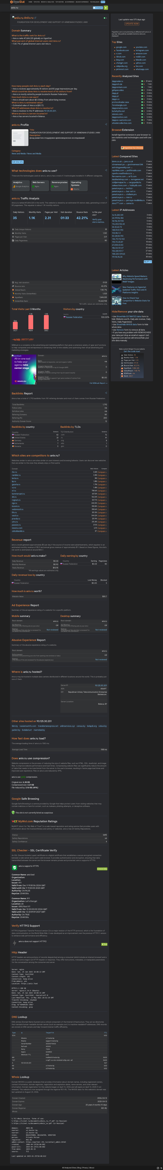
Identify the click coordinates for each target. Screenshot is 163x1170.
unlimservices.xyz (67, 726)
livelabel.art (27, 730)
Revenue (21, 539)
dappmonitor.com (119, 117)
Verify (26, 925)
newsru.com (17, 528)
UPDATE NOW (131, 24)
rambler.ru (16, 475)
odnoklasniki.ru (18, 531)
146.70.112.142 (118, 239)
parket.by (16, 730)
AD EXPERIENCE (69, 2)
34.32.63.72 (117, 227)
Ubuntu (76, 189)
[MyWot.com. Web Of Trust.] (15, 821)
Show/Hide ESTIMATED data (129, 316)
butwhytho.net (118, 111)
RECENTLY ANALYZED (47, 2)
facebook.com (122, 50)
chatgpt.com (122, 63)
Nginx (37, 186)
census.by (81, 726)
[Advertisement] (59, 65)
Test (105, 944)
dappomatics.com (120, 108)
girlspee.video (118, 90)
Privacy (85, 1168)
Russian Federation (74, 317)
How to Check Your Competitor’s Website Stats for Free (136, 301)
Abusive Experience (28, 640)
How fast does (29, 738)
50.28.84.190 (117, 236)
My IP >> (148, 262)
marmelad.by (39, 730)
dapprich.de (117, 84)
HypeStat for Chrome (133, 148)
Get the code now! (132, 351)
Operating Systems (76, 183)
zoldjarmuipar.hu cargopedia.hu (126, 182)
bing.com (120, 60)
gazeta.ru (16, 484)
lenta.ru (15, 478)
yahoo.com (141, 63)
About (91, 1168)
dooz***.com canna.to (123, 203)
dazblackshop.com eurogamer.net (128, 179)
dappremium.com (119, 87)
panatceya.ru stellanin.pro (124, 194)
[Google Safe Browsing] (13, 812)
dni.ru (14, 497)
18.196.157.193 (118, 221)
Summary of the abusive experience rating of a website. (34, 645)
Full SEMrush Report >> (98, 383)
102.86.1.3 (116, 233)
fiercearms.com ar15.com (124, 176)
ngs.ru (14, 503)
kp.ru (14, 481)
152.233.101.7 (117, 251)
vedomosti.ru (17, 509)
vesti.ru (15, 515)
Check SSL (102, 869)
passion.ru (16, 525)
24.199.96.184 (118, 218)
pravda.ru (16, 519)
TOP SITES (37, 2)
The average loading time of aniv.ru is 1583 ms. (31, 743)
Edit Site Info (17, 162)
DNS (19, 1017)
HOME (30, 2)
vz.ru (14, 487)
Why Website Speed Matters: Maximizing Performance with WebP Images (135, 279)
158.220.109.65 (118, 254)
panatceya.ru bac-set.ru (123, 191)
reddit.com (140, 57)
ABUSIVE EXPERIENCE (82, 2)
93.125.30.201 (50, 111)
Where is (27, 671)
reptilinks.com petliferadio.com (126, 170)
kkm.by (15, 726)
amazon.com (141, 53)
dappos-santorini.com (121, 120)
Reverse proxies (59, 182)
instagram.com (142, 50)
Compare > (102, 472)
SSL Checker (34, 850)
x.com (118, 53)
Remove (120, 330)
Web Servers (39, 182)
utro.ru (15, 522)
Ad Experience (25, 605)
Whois (20, 1077)
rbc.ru (14, 472)
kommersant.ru (18, 494)
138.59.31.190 (117, 230)
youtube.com (141, 47)
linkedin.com (141, 60)
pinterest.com (122, 69)
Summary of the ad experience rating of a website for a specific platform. (41, 610)
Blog (79, 1168)
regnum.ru (16, 500)
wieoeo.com (117, 114)
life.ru (14, 512)
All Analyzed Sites (69, 1168)
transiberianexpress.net (48, 726)
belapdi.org (92, 726)
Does (31, 758)
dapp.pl (115, 93)
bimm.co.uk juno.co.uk (122, 161)
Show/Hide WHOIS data (127, 324)
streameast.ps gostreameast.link (127, 164)
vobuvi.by (103, 726)
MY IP (103, 2)
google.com (121, 47)
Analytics (17, 182)
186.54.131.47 (118, 248)
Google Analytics (22, 186)
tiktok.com (120, 57)
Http (19, 952)
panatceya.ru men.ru (122, 197)
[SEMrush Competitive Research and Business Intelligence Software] (23, 340)
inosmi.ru (15, 506)
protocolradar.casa (120, 102)
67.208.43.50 (117, 245)
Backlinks (22, 393)
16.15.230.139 (117, 215)
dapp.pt (115, 96)
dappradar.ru (117, 81)
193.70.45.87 (117, 242)
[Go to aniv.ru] (35, 18)
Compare (99, 8)
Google (25, 798)
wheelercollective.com (121, 123)
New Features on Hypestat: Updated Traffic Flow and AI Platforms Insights (134, 290)
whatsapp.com (142, 69)
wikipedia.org (121, 66)
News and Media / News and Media (26, 153)
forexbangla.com (119, 105)
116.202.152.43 (118, 224)
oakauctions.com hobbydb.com (127, 185)
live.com (139, 66)
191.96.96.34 (117, 257)
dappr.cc (116, 99)
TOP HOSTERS (59, 2)
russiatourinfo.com (28, 726)
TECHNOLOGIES (94, 2)
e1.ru (14, 491)
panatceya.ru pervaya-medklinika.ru (128, 200)
